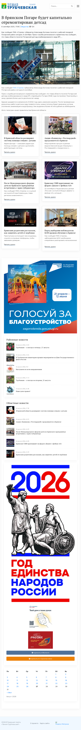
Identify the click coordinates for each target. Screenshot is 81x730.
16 (66, 680)
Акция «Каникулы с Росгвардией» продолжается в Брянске (60, 139)
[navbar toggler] (78, 6)
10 (7, 680)
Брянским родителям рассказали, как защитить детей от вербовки (20, 231)
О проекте (34, 723)
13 (37, 680)
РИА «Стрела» (18, 88)
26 (27, 686)
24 (8, 686)
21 (46, 683)
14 (46, 680)
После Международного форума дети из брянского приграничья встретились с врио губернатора (19, 185)
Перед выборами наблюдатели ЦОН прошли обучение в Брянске (60, 231)
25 (17, 686)
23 (66, 683)
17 (7, 683)
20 (37, 683)
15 (56, 680)
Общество (25, 27)
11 (17, 680)
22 (56, 683)
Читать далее (9, 152)
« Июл (9, 693)
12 (27, 680)
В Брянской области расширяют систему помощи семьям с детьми (20, 139)
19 (27, 683)
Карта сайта (44, 723)
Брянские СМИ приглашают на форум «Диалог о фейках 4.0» (59, 184)
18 (17, 683)
